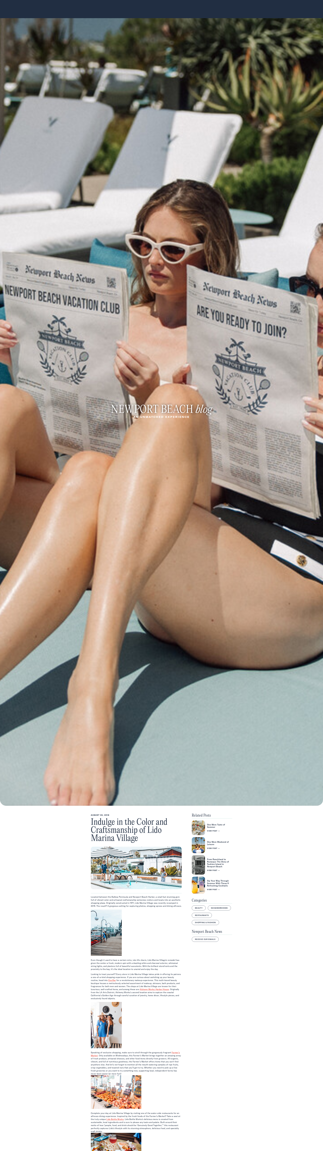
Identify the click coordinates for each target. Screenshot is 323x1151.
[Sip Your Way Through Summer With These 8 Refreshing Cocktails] (212, 885)
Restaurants (202, 915)
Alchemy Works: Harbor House (154, 989)
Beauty (199, 908)
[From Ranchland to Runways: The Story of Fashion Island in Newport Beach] (212, 865)
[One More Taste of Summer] (212, 827)
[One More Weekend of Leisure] (212, 845)
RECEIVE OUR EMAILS (205, 939)
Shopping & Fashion (205, 922)
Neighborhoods (219, 908)
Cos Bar (112, 980)
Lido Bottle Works (115, 1119)
